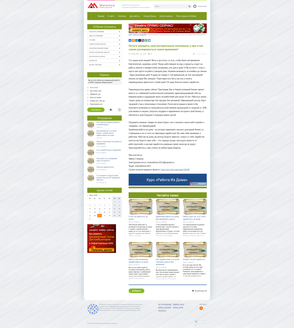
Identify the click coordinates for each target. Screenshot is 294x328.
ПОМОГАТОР (93, 60)
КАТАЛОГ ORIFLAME (95, 64)
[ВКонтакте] (130, 40)
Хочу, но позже (95, 97)
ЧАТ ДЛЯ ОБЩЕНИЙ (164, 304)
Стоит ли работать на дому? (138, 217)
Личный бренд (149, 16)
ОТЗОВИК (92, 40)
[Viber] (142, 40)
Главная (101, 16)
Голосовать (95, 110)
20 (104, 212)
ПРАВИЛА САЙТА (178, 304)
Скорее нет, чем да (97, 101)
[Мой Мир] (136, 40)
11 (95, 209)
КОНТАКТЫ (162, 311)
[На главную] (101, 6)
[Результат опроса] (111, 109)
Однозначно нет (96, 104)
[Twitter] (139, 40)
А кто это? (94, 87)
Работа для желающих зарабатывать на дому (138, 260)
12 (99, 209)
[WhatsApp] (146, 40)
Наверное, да (95, 94)
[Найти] (189, 6)
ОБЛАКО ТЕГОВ (178, 307)
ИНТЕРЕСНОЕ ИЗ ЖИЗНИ (97, 56)
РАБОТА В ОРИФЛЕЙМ (96, 36)
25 (95, 215)
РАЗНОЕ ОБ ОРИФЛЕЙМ (96, 31)
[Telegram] (149, 40)
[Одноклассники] (133, 40)
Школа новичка (166, 16)
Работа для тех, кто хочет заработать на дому (194, 217)
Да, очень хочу (95, 91)
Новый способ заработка (194, 259)
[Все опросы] (119, 109)
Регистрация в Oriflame (186, 16)
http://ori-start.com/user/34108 (175, 169)
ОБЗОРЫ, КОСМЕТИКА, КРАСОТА (99, 52)
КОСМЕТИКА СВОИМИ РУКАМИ (98, 48)
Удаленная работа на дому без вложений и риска (167, 217)
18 (95, 212)
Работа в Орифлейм (134, 222)
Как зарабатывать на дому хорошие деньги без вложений (167, 262)
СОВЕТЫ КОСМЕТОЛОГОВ (97, 44)
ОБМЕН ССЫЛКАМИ (164, 307)
